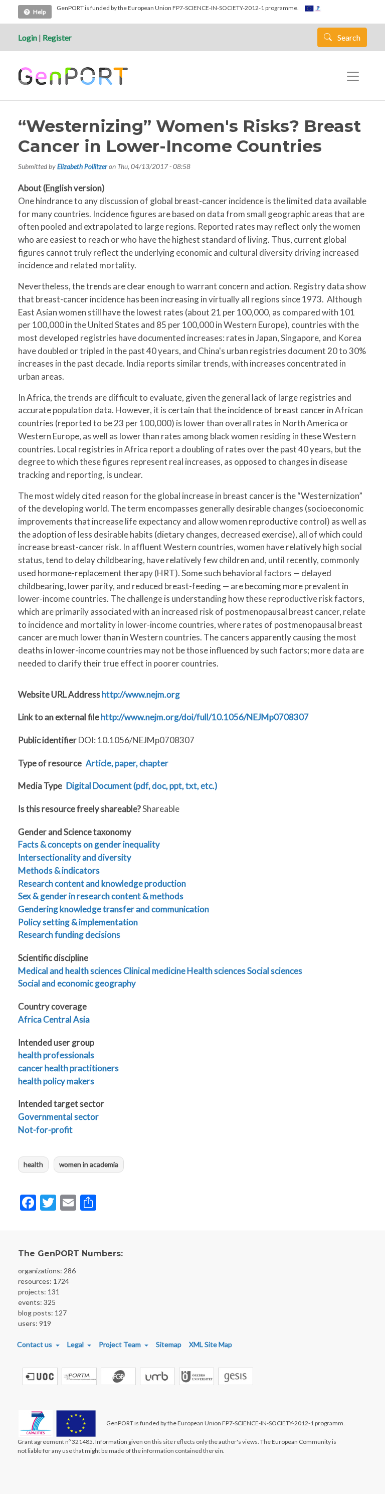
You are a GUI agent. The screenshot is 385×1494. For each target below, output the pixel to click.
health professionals (56, 1055)
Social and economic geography (77, 983)
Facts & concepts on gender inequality (89, 844)
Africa (30, 1019)
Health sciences (216, 970)
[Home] (74, 76)
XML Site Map (210, 1344)
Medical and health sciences (70, 970)
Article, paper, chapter (127, 763)
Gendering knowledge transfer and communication (113, 909)
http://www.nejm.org (141, 694)
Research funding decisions (69, 934)
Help (39, 12)
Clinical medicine (154, 970)
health (33, 1164)
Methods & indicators (59, 870)
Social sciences (274, 970)
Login (27, 37)
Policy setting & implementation (78, 922)
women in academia (88, 1164)
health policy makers (56, 1081)
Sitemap (168, 1344)
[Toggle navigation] (353, 76)
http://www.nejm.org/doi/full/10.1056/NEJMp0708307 (205, 717)
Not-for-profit (45, 1129)
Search (348, 37)
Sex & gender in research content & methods (100, 896)
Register (57, 37)
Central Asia (66, 1019)
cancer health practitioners (68, 1068)
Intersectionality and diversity (74, 857)
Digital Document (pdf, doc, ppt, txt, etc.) (142, 785)
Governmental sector (58, 1116)
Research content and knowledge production (102, 883)
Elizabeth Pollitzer (82, 166)
